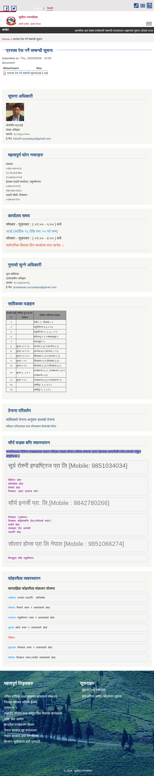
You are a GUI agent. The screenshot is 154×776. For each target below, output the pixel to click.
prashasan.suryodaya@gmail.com (35, 287)
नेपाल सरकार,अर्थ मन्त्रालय (21, 736)
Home (6, 39)
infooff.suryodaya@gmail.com (32, 138)
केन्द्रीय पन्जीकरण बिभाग (19, 725)
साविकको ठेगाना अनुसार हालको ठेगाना (30, 420)
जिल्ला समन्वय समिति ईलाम (20, 702)
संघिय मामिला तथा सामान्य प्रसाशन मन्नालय (30, 696)
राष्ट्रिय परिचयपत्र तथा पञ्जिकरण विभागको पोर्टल (31, 426)
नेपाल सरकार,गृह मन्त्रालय (20, 730)
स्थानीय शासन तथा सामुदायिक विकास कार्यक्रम (33, 713)
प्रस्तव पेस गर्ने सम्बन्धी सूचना (21, 73)
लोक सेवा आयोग (14, 719)
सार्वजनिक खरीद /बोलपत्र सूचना (102, 696)
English (38, 8)
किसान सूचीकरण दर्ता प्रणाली (22, 742)
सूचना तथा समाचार (93, 690)
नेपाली (50, 8)
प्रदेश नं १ (10, 708)
